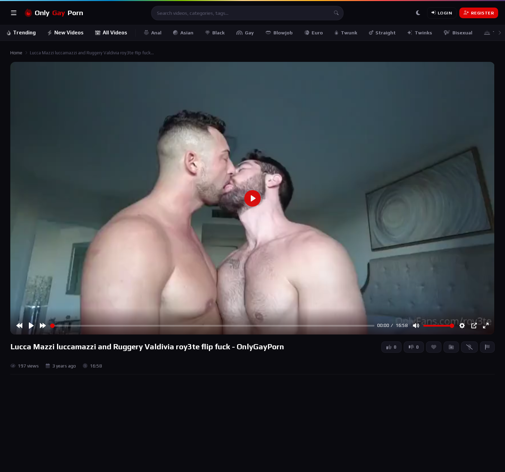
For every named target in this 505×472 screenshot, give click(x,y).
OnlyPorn (59, 13)
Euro (317, 32)
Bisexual (462, 32)
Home (16, 52)
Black (218, 32)
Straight (385, 32)
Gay (249, 32)
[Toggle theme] (418, 13)
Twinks (423, 32)
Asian (186, 32)
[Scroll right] (499, 33)
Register (482, 12)
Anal (156, 32)
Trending (24, 32)
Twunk (349, 32)
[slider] (212, 325)
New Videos (68, 32)
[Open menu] (14, 13)
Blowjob (283, 32)
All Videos (115, 32)
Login (445, 12)
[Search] (336, 13)
